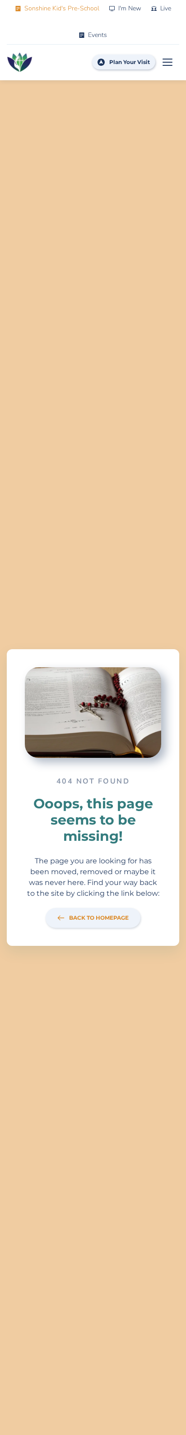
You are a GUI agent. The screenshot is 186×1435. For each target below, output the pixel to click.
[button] (167, 62)
